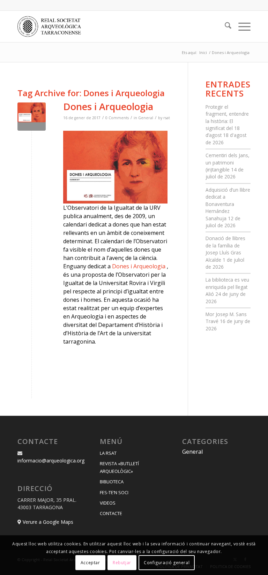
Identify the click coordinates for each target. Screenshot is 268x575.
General (145, 117)
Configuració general (166, 563)
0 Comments (117, 117)
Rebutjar (122, 563)
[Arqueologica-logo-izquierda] (51, 26)
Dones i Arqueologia (108, 106)
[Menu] (241, 26)
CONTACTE (111, 513)
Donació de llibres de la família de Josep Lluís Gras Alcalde (225, 249)
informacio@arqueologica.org (50, 460)
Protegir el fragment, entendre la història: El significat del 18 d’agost (227, 121)
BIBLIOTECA (112, 481)
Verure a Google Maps (48, 522)
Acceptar (90, 563)
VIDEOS (108, 503)
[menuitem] (224, 26)
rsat (166, 117)
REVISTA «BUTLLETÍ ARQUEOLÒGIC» (119, 467)
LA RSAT (108, 453)
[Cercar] (224, 26)
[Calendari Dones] (31, 116)
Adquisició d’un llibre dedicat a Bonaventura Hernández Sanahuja (228, 204)
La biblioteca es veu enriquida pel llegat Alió (227, 286)
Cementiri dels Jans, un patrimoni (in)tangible (228, 162)
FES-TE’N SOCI (114, 492)
